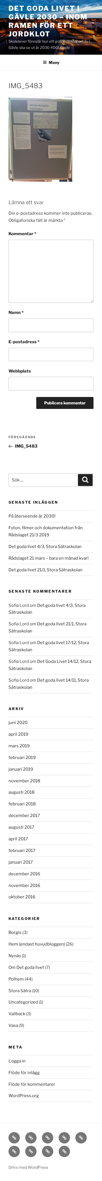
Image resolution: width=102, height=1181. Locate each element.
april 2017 (18, 838)
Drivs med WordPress (28, 1167)
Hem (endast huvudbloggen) (36, 944)
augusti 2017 (21, 827)
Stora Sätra (19, 990)
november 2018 (24, 780)
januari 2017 (20, 862)
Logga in (17, 1061)
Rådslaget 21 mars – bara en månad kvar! (48, 558)
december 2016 (24, 873)
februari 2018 (22, 803)
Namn (16, 312)
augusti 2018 (21, 792)
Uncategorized (23, 1002)
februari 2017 (21, 850)
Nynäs (14, 955)
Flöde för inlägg (24, 1072)
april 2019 (18, 734)
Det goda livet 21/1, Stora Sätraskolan (45, 569)
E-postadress (23, 341)
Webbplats (19, 371)
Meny (54, 62)
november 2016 (24, 885)
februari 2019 (22, 757)
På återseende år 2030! (32, 516)
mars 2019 (19, 745)
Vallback (16, 1013)
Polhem (16, 979)
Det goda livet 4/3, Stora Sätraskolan (45, 546)
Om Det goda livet (26, 967)
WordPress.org (23, 1095)
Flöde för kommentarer (31, 1084)
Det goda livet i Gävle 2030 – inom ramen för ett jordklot (48, 21)
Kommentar (22, 233)
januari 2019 (20, 769)
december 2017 (24, 815)
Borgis (15, 932)
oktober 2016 (21, 896)
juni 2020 (17, 722)
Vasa (13, 1025)
